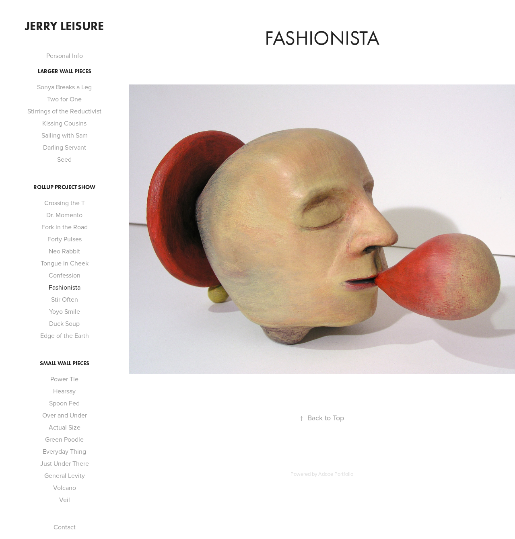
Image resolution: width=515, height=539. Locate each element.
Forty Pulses (64, 239)
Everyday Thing (64, 451)
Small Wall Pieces (64, 363)
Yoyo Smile (64, 311)
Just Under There (64, 463)
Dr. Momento (64, 214)
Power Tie (64, 378)
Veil (64, 499)
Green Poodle (64, 439)
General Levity (64, 475)
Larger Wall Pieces (64, 71)
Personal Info (64, 55)
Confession (64, 275)
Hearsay (64, 391)
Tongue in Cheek (65, 263)
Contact (65, 527)
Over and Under (64, 415)
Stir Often (64, 299)
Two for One (64, 99)
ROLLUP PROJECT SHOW (64, 187)
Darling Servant (64, 147)
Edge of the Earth (64, 335)
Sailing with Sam (64, 135)
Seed (64, 159)
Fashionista (64, 287)
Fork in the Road (64, 226)
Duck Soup (64, 323)
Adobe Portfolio (335, 473)
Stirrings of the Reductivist (64, 111)
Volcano (64, 487)
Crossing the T (64, 202)
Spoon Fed (64, 403)
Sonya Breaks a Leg (64, 86)
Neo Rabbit (64, 251)
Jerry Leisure (64, 26)
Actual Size (64, 427)
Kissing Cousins (64, 123)
